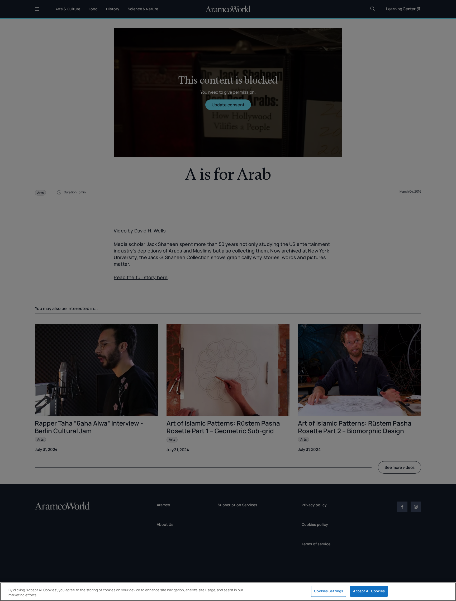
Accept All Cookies (368, 591)
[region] (228, 591)
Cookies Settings (328, 591)
